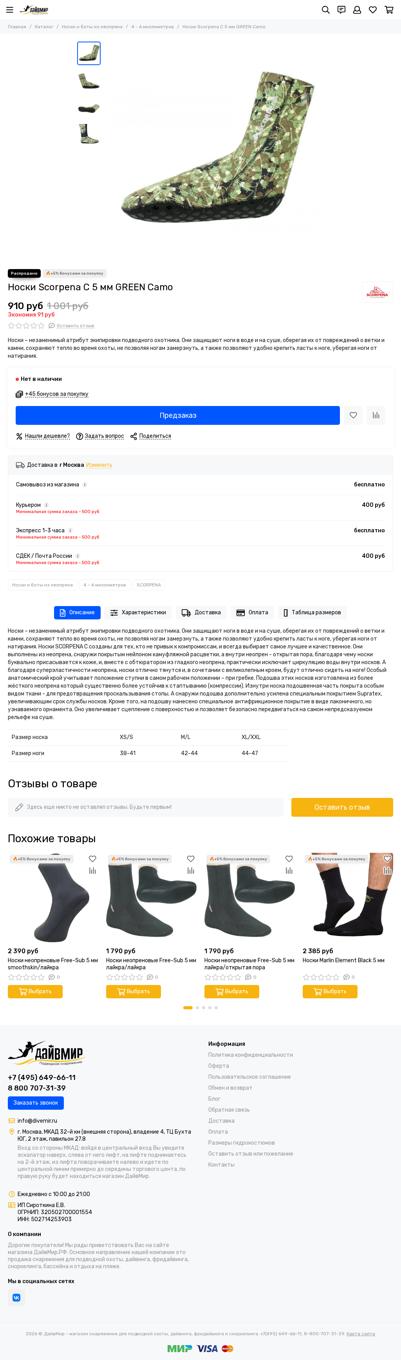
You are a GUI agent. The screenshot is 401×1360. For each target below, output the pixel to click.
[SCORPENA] (377, 292)
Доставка (208, 612)
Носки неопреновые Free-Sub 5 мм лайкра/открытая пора (249, 964)
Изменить (99, 465)
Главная (17, 26)
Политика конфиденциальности (250, 1055)
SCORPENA (149, 585)
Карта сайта (361, 1333)
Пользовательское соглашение (249, 1077)
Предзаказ (178, 415)
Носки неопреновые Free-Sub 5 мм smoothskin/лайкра (53, 964)
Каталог (44, 26)
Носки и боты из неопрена (92, 26)
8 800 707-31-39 (37, 1088)
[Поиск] (326, 10)
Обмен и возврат (230, 1088)
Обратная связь (229, 1110)
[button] (108, 151)
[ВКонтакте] (16, 1297)
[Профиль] (357, 10)
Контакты (221, 1165)
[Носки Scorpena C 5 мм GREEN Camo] (214, 151)
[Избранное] (353, 415)
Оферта (218, 1066)
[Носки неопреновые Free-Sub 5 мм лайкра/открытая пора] (249, 898)
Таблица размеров (316, 612)
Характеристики (144, 612)
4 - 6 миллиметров (152, 26)
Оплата (258, 612)
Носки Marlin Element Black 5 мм (344, 960)
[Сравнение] (376, 415)
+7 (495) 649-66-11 (42, 1077)
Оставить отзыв (342, 807)
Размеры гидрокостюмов (241, 1143)
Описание (82, 612)
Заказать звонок (36, 1103)
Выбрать (40, 991)
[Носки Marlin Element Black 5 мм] (348, 898)
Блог (214, 1099)
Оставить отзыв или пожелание (250, 1154)
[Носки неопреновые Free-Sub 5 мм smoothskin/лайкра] (53, 898)
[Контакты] (341, 10)
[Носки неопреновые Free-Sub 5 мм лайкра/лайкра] (151, 898)
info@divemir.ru (37, 1121)
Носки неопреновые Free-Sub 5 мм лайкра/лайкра (151, 964)
